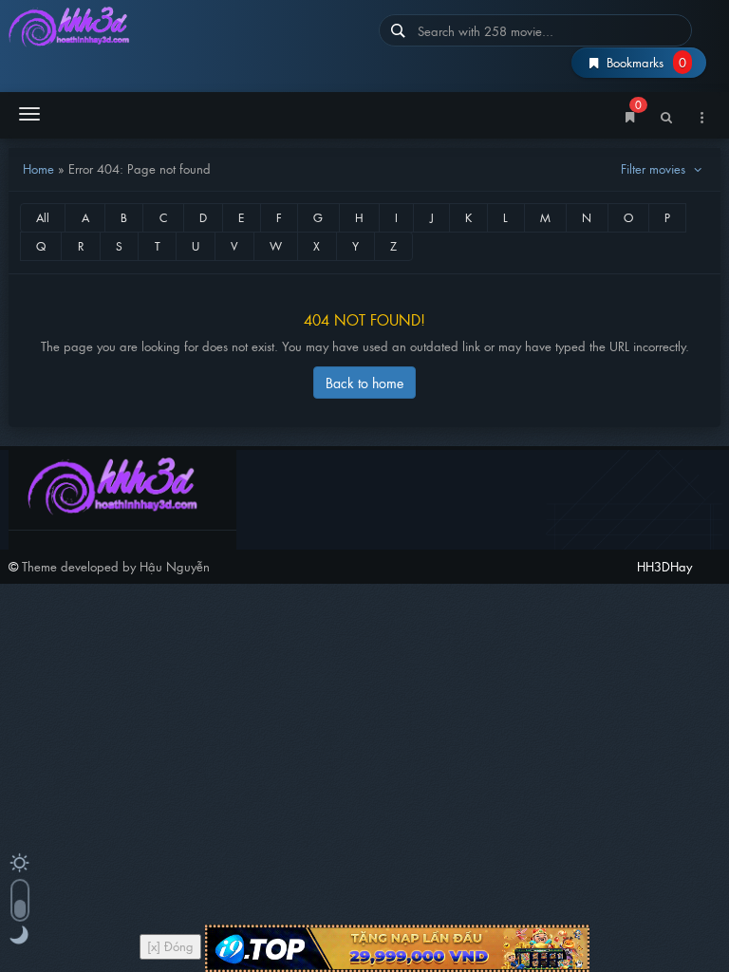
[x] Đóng (170, 946)
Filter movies (655, 168)
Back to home (364, 382)
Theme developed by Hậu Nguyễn (116, 566)
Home (38, 168)
